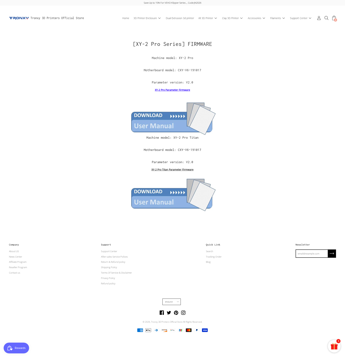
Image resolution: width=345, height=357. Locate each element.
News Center (15, 256)
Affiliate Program (17, 261)
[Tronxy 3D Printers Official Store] (19, 18)
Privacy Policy (108, 278)
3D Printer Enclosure (145, 18)
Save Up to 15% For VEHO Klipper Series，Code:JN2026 (172, 2)
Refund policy (108, 283)
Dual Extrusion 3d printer (180, 18)
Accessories (254, 18)
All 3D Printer (205, 18)
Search (209, 251)
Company (14, 244)
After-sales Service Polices (114, 256)
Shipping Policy (109, 267)
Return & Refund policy (113, 261)
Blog (208, 261)
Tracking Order (214, 256)
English (168, 302)
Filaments (275, 18)
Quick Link (213, 244)
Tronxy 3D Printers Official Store (57, 18)
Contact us (14, 272)
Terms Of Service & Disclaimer (116, 272)
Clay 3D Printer (230, 18)
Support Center (298, 18)
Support (106, 244)
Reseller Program (18, 267)
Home (125, 18)
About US (14, 251)
